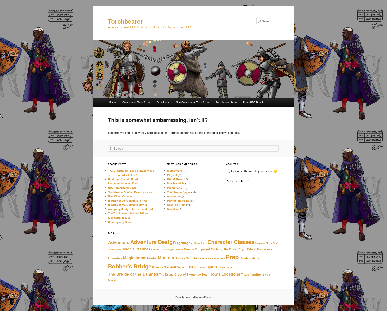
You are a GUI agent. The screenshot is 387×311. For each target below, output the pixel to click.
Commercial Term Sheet (136, 102)
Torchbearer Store (226, 102)
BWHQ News (175, 179)
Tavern (222, 267)
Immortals (115, 258)
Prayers (221, 258)
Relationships (249, 258)
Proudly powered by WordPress (193, 297)
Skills (203, 267)
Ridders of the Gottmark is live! (127, 200)
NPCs (204, 258)
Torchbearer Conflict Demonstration (130, 192)
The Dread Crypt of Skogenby (180, 274)
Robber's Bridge (129, 266)
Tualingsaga (260, 274)
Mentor (152, 258)
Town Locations (225, 274)
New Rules (193, 258)
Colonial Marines (135, 248)
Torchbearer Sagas (178, 192)
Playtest (172, 175)
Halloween (264, 249)
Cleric (276, 243)
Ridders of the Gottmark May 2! (127, 205)
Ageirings (183, 243)
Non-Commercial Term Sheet (193, 102)
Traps (245, 274)
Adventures (174, 196)
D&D (162, 249)
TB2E (229, 267)
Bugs (204, 243)
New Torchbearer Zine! (122, 188)
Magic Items (134, 257)
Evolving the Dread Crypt (228, 249)
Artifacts (195, 243)
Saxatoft (170, 267)
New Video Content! (120, 196)
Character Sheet (263, 243)
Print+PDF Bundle (253, 102)
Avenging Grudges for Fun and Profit (131, 209)
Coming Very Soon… (121, 222)
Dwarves (179, 249)
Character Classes (230, 242)
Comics (155, 249)
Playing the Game (178, 200)
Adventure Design (153, 242)
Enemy (189, 249)
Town (205, 274)
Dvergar (169, 249)
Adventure (118, 242)
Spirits (212, 266)
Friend (251, 249)
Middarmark (174, 171)
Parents (212, 258)
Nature (181, 258)
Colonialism (114, 249)
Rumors (157, 267)
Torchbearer (125, 21)
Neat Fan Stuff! (176, 205)
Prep (232, 256)
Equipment (202, 249)
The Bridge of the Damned (133, 274)
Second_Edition (188, 267)
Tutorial (112, 280)
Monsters (173, 209)
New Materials (175, 183)
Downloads (163, 102)
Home (112, 102)
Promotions (174, 188)
